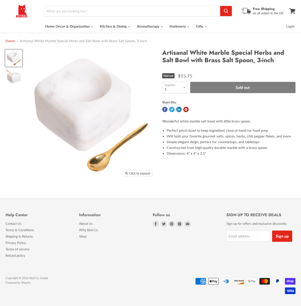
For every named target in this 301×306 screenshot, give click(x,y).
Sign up (282, 236)
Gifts (200, 26)
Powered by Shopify (18, 282)
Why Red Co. (88, 230)
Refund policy (15, 255)
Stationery (178, 26)
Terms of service (17, 249)
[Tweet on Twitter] (172, 109)
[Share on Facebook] (164, 109)
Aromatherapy (148, 26)
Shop (82, 236)
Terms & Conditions (20, 230)
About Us (86, 223)
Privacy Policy (16, 243)
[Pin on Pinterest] (186, 109)
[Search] (226, 11)
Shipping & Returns (19, 236)
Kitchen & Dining (114, 26)
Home (10, 41)
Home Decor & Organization (68, 26)
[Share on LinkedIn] (179, 109)
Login (290, 26)
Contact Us (14, 223)
